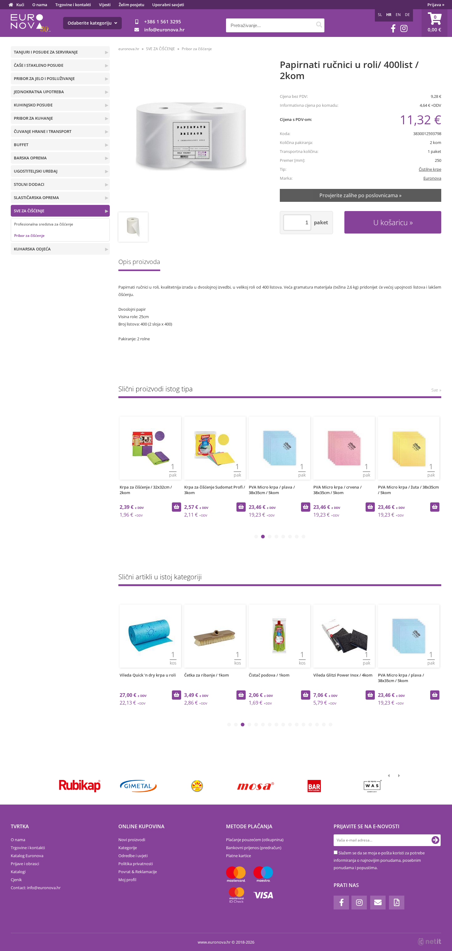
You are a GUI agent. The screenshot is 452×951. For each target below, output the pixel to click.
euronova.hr (128, 48)
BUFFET (21, 144)
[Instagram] (403, 28)
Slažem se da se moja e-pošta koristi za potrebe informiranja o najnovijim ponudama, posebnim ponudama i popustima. (379, 860)
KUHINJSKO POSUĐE (33, 105)
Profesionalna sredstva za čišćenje (43, 224)
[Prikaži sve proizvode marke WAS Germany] (373, 786)
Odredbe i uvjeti (133, 855)
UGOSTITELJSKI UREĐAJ (35, 171)
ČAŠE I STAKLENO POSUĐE (38, 65)
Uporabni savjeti (168, 4)
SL (380, 14)
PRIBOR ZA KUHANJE (33, 118)
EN (398, 14)
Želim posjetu (131, 4)
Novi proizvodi (131, 839)
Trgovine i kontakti (73, 4)
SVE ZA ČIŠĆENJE (29, 211)
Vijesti (105, 4)
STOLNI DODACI (29, 184)
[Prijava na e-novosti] (435, 840)
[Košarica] (434, 23)
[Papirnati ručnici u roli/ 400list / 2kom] (191, 136)
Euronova (432, 178)
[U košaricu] (176, 507)
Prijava (435, 4)
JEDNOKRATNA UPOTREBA (39, 91)
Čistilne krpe (430, 169)
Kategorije (127, 847)
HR (388, 14)
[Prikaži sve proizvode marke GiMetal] (138, 786)
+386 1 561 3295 (162, 21)
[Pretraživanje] (319, 25)
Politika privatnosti (135, 863)
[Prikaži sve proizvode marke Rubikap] (79, 786)
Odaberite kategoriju (90, 23)
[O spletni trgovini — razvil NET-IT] (429, 941)
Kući (20, 4)
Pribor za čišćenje (29, 235)
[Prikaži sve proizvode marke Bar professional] (314, 786)
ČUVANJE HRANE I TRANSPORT (42, 131)
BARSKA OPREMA (30, 158)
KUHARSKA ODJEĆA (32, 249)
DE (407, 14)
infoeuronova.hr (164, 29)
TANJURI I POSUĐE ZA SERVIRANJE (46, 52)
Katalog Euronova (27, 855)
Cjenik (16, 879)
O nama (39, 4)
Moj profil (127, 879)
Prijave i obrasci (25, 863)
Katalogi (18, 871)
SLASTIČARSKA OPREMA (36, 197)
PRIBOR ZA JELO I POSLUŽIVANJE (44, 78)
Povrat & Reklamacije (137, 871)
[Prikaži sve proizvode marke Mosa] (255, 786)
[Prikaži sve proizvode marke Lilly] (197, 786)
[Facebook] (393, 28)
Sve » (436, 390)
